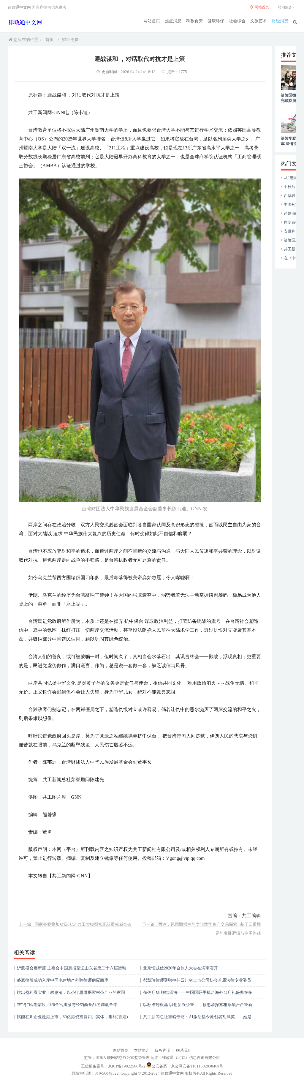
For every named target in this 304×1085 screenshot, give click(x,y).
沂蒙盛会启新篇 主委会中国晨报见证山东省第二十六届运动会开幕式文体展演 (71, 970)
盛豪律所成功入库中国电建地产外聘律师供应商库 (62, 980)
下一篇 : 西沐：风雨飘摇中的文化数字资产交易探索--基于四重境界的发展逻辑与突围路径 (201, 929)
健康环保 (216, 21)
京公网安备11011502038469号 (197, 1066)
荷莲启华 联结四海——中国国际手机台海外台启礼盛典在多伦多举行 (197, 994)
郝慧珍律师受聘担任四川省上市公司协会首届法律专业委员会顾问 (197, 982)
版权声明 (162, 1050)
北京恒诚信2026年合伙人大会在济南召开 (180, 968)
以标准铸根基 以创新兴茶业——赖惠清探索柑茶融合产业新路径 (197, 1006)
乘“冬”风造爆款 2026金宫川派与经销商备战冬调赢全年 (67, 1004)
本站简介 (141, 1050)
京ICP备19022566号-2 (126, 1066)
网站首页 (151, 21)
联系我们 (183, 1050)
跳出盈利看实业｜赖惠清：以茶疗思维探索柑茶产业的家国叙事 (71, 994)
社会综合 (237, 21)
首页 (49, 39)
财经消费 (280, 21)
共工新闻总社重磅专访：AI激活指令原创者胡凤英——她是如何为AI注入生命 (197, 1019)
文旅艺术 (258, 21)
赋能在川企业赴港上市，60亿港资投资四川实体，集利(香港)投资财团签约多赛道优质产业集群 (72, 1019)
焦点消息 (173, 21)
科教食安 (194, 21)
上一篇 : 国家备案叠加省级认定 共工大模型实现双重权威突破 (75, 924)
